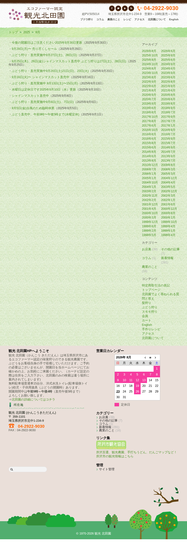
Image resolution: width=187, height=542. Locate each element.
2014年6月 (149, 156)
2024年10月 (150, 64)
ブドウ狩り (86, 19)
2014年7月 (168, 152)
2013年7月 (168, 160)
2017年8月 (149, 121)
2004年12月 (169, 178)
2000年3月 (149, 217)
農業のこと (113, 19)
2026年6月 (168, 51)
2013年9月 (168, 156)
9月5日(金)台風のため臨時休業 (33, 108)
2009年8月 (168, 165)
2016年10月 (150, 130)
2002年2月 (149, 200)
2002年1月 (168, 200)
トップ (13, 32)
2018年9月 (168, 108)
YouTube (125, 8)
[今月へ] (150, 357)
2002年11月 (150, 195)
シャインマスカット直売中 (30, 95)
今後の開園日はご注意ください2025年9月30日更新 (47, 42)
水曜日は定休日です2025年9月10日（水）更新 (44, 89)
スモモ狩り (149, 311)
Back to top (166, 491)
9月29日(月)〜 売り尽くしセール (34, 49)
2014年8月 (149, 152)
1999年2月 (149, 230)
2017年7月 (168, 121)
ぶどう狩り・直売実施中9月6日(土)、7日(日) (43, 102)
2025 (26, 32)
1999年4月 (168, 226)
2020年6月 (168, 99)
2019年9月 (149, 103)
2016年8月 (149, 134)
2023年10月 (150, 73)
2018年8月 (149, 112)
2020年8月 (168, 95)
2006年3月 (168, 169)
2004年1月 (149, 187)
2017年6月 (149, 125)
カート (146, 320)
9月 (37, 32)
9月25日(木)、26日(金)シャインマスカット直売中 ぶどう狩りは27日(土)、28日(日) (69, 61)
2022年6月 (149, 86)
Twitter (118, 8)
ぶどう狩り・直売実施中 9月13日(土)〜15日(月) (45, 83)
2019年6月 (149, 108)
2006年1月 (149, 173)
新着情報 (167, 258)
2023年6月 (168, 77)
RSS (131, 8)
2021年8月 (149, 90)
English (174, 19)
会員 (145, 316)
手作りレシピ (151, 329)
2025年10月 (150, 55)
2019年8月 (168, 103)
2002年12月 (169, 191)
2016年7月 (168, 134)
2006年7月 (149, 169)
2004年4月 (168, 182)
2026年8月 (149, 51)
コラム (100, 19)
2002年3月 (168, 195)
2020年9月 (149, 95)
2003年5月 (168, 187)
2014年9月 (168, 147)
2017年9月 (168, 116)
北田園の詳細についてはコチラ (33, 399)
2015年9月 (168, 138)
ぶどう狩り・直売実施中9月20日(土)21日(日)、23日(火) (50, 71)
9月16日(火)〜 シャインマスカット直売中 (40, 77)
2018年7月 (168, 112)
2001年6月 (168, 204)
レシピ (127, 19)
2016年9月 (168, 130)
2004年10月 (150, 182)
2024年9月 (168, 64)
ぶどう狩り (149, 307)
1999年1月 (168, 230)
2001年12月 (150, 204)
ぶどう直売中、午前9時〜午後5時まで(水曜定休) (45, 114)
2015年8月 (149, 143)
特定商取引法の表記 (156, 285)
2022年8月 (168, 81)
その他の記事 (170, 249)
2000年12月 (169, 208)
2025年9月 (168, 55)
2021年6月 (168, 90)
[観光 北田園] (37, 15)
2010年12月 (150, 165)
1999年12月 (150, 222)
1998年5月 (149, 235)
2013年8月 (149, 160)
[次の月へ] (157, 357)
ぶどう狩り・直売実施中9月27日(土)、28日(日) (44, 55)
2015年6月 (149, 147)
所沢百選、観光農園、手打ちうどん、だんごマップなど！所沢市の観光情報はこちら (136, 454)
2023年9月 (168, 73)
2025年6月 (168, 60)
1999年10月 (169, 222)
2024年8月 (149, 68)
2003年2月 (149, 191)
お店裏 (146, 249)
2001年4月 (149, 208)
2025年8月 (149, 60)
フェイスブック (112, 8)
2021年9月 (168, 86)
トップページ (151, 290)
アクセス (139, 19)
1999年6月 (149, 226)
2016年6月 (149, 138)
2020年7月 (149, 99)
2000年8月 (168, 213)
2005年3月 (168, 173)
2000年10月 (150, 213)
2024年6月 (168, 68)
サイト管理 (107, 469)
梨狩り (146, 303)
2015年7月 (168, 143)
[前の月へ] (144, 357)
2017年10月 (150, 116)
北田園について (157, 19)
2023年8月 (149, 77)
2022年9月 (149, 81)
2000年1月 (168, 217)
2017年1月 (168, 125)
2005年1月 (149, 178)
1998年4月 (168, 235)
